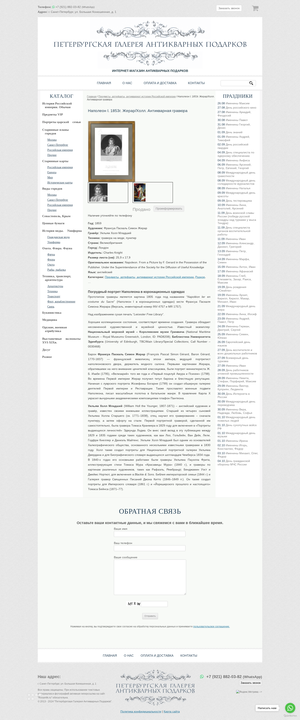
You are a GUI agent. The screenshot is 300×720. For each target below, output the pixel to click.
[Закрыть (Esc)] (29, 695)
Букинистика (51, 312)
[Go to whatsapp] (290, 708)
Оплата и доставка (160, 83)
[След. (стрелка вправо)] (32, 698)
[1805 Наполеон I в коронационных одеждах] (153, 192)
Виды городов (52, 188)
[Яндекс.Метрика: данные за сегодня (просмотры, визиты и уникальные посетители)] (247, 692)
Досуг (46, 349)
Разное (47, 356)
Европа (51, 172)
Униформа (53, 242)
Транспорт (53, 296)
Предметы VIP (52, 114)
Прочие (52, 155)
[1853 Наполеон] (111, 122)
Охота (50, 264)
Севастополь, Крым (56, 216)
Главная (104, 83)
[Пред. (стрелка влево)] (29, 698)
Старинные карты (55, 161)
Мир (50, 177)
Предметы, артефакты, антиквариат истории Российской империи (149, 277)
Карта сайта (172, 711)
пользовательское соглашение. (211, 626)
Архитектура (55, 286)
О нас (127, 83)
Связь (50, 306)
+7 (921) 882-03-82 (75, 7)
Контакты (196, 83)
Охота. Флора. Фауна (57, 248)
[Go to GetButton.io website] (290, 716)
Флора (51, 259)
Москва (52, 139)
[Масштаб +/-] (40, 695)
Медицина (49, 319)
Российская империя (60, 150)
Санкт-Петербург (57, 144)
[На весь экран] (36, 695)
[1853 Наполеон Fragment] (108, 192)
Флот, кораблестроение (61, 301)
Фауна (51, 254)
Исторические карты (59, 182)
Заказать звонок (229, 8)
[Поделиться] (32, 695)
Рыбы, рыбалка (56, 269)
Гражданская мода (58, 237)
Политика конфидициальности (140, 711)
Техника (52, 291)
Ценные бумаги (53, 223)
